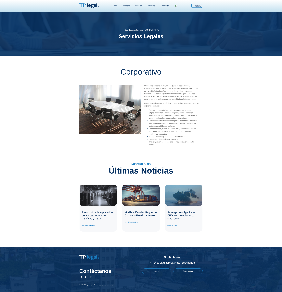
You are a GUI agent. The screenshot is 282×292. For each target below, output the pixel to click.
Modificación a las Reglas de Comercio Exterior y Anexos (141, 214)
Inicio (116, 6)
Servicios (138, 6)
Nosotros (126, 6)
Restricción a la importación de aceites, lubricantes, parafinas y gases (97, 215)
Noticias (151, 6)
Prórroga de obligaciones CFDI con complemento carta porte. (181, 215)
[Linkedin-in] (86, 277)
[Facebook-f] (81, 277)
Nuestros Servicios (135, 30)
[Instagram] (91, 277)
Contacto (165, 6)
